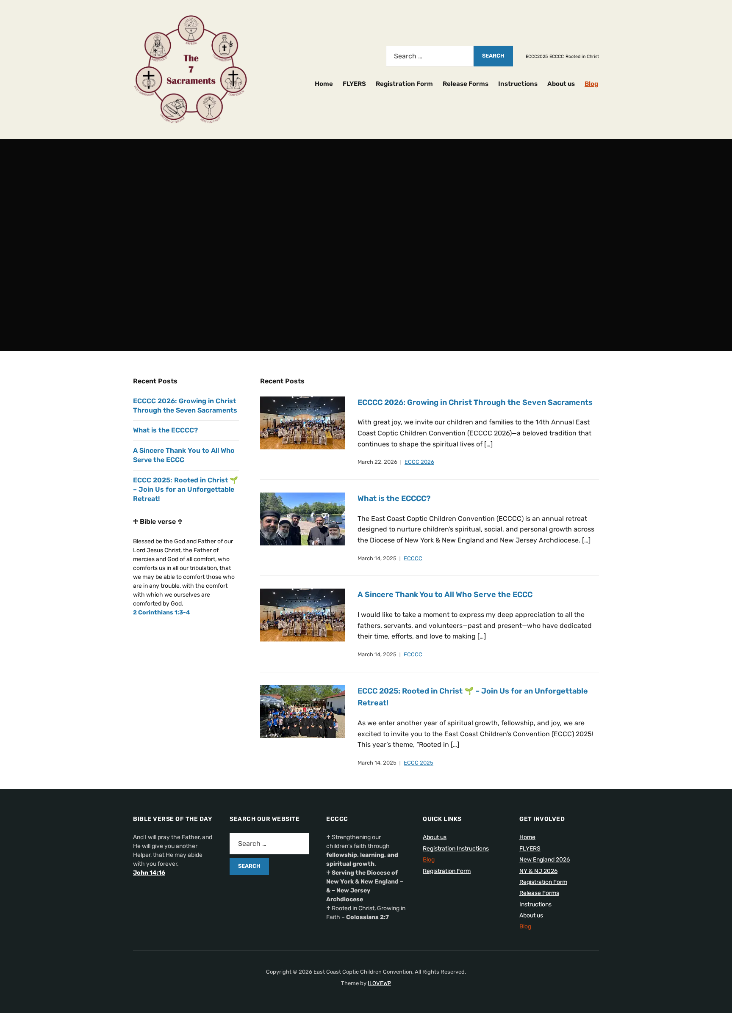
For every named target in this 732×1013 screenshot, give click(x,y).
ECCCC (556, 56)
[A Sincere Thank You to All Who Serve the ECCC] (302, 614)
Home (324, 84)
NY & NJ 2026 (538, 871)
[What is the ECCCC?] (302, 518)
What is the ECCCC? (394, 498)
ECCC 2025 (418, 763)
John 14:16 (149, 872)
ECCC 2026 (419, 462)
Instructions (518, 84)
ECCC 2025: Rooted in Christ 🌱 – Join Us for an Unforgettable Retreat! (185, 489)
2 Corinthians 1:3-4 (161, 612)
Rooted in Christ (582, 56)
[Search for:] (430, 56)
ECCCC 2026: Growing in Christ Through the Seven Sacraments (475, 402)
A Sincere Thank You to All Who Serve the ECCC (445, 594)
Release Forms (465, 84)
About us (561, 84)
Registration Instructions (456, 848)
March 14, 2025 (377, 558)
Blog (591, 84)
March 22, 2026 (377, 462)
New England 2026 (544, 859)
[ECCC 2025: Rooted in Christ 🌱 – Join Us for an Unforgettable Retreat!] (302, 711)
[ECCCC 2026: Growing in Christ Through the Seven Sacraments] (302, 422)
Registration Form (404, 84)
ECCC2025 (537, 56)
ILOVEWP (379, 983)
